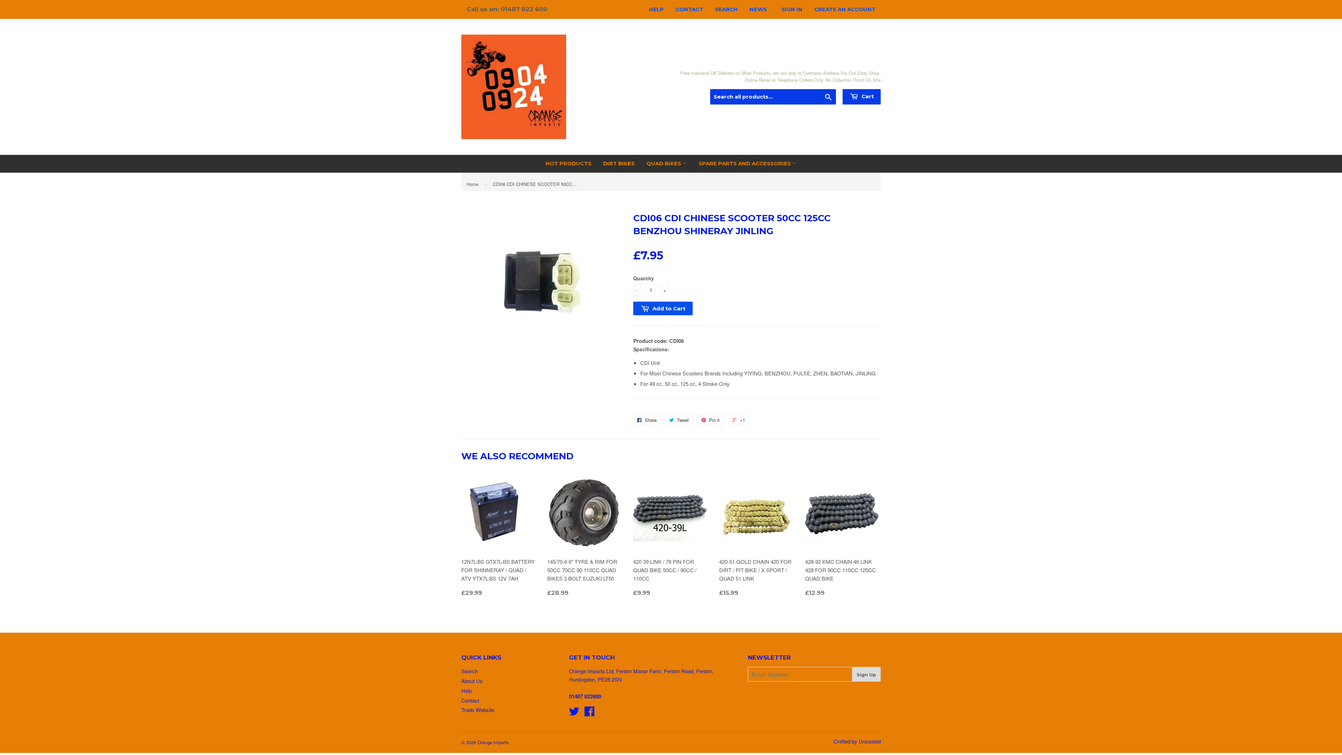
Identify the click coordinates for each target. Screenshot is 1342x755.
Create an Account (844, 9)
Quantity (643, 278)
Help (656, 9)
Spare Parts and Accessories (745, 163)
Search (726, 9)
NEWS (758, 9)
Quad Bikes (665, 163)
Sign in (791, 9)
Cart (867, 96)
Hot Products (568, 163)
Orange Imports (493, 742)
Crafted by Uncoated (857, 741)
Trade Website (477, 709)
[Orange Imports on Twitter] (574, 713)
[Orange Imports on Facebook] (589, 713)
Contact (689, 9)
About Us (472, 680)
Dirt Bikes (619, 163)
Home (472, 184)
